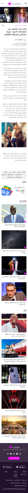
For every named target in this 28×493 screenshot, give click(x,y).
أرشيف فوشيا (17, 25)
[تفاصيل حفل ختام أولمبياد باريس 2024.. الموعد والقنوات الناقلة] (14, 425)
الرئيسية (24, 25)
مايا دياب (19, 172)
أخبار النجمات (18, 174)
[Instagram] (14, 454)
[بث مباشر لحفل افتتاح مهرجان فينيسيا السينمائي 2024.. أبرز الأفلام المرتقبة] (14, 348)
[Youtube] (11, 454)
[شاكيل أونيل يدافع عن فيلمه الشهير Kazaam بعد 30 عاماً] (14, 213)
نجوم (6, 172)
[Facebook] (17, 454)
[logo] (14, 3)
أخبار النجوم (10, 174)
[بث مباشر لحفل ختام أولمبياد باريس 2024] (14, 399)
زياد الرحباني (10, 177)
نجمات (13, 172)
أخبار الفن (3, 174)
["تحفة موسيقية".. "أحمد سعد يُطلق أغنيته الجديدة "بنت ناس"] (14, 323)
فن (9, 172)
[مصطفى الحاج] (24, 39)
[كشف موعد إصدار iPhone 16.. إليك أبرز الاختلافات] (14, 374)
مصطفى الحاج (19, 39)
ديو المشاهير (18, 177)
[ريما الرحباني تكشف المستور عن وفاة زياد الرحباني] (14, 291)
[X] (20, 454)
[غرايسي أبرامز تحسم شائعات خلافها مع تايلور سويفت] (14, 265)
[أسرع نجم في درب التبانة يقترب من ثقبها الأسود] (14, 239)
